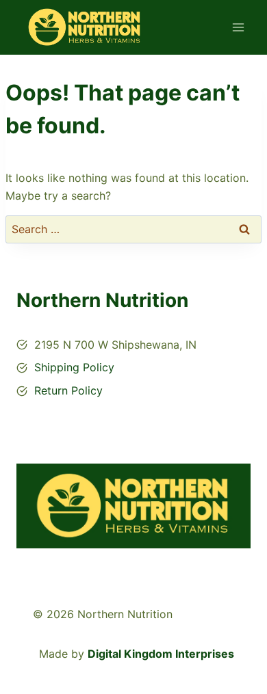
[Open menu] (238, 27)
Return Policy (68, 390)
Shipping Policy (74, 367)
